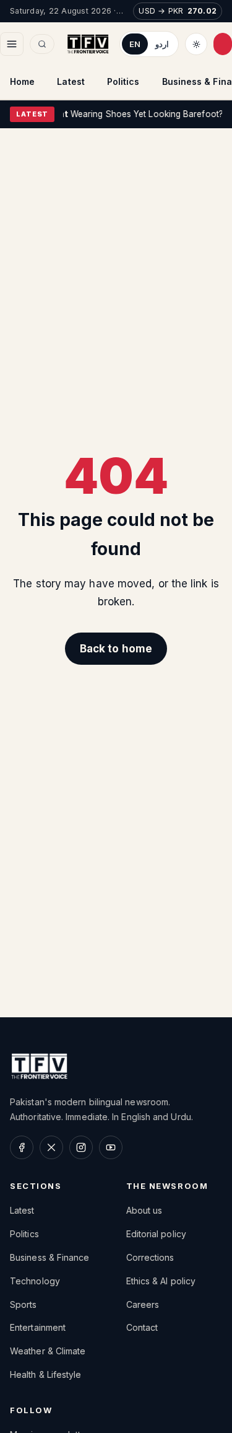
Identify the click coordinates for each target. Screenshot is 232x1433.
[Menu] (12, 44)
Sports (23, 1304)
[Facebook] (21, 1147)
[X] (51, 1147)
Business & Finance (50, 1257)
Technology (35, 1281)
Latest (71, 81)
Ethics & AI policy (161, 1281)
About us (144, 1210)
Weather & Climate (47, 1351)
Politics (123, 81)
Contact (142, 1327)
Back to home (116, 648)
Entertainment (38, 1327)
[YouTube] (110, 1147)
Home (22, 81)
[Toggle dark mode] (196, 44)
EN (134, 44)
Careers (143, 1304)
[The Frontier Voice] (88, 44)
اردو (162, 44)
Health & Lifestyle (46, 1374)
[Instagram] (81, 1147)
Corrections (150, 1257)
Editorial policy (156, 1234)
